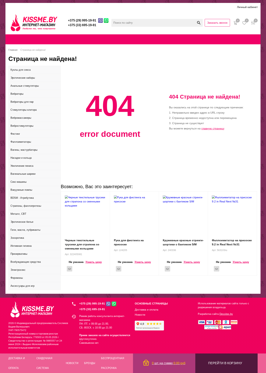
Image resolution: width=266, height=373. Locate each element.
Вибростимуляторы (22, 125)
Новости (140, 314)
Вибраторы (17, 93)
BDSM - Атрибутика (22, 197)
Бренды (87, 7)
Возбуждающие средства (26, 261)
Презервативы (19, 253)
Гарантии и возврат (207, 39)
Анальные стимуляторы (25, 85)
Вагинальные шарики (23, 173)
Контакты (144, 39)
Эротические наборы (23, 77)
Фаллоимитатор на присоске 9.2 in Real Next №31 (232, 242)
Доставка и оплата (35, 7)
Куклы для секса (21, 69)
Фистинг (15, 133)
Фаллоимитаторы (21, 141)
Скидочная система (65, 7)
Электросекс (18, 269)
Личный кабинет (247, 7)
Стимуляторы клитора (24, 109)
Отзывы (101, 7)
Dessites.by (226, 313)
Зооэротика (17, 237)
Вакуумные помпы (21, 189)
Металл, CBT (18, 213)
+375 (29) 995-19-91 (92, 303)
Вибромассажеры (21, 117)
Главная (21, 39)
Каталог (13, 7)
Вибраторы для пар (22, 101)
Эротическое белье (22, 221)
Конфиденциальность (176, 39)
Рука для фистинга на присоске (129, 242)
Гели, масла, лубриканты (25, 229)
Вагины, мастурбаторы (24, 149)
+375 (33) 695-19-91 (92, 309)
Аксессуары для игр (22, 285)
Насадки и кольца (21, 157)
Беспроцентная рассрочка (128, 7)
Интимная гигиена (21, 245)
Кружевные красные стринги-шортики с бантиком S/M (183, 242)
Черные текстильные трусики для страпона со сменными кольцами (82, 244)
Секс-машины (18, 181)
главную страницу (212, 128)
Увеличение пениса (22, 165)
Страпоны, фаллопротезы (26, 205)
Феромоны (17, 277)
